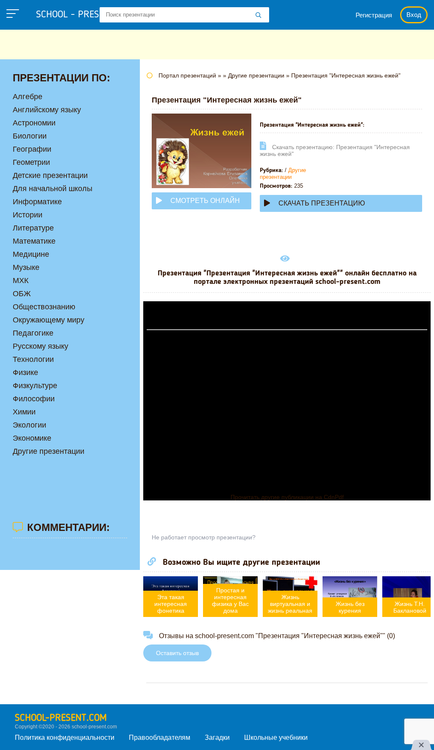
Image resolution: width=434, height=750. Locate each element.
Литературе (33, 228)
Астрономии (34, 123)
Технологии (33, 359)
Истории (27, 215)
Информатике (37, 201)
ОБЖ (22, 293)
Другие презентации (283, 173)
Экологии (29, 425)
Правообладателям (159, 737)
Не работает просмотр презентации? (204, 537)
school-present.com (61, 718)
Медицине (31, 254)
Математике (34, 241)
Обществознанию (44, 307)
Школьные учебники (276, 737)
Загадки (217, 737)
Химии (24, 412)
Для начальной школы (52, 188)
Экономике (32, 438)
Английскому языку (47, 110)
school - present (83, 15)
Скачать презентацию (321, 203)
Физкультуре (35, 385)
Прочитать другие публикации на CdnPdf (287, 497)
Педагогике (33, 333)
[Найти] (258, 15)
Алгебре (27, 96)
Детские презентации (50, 175)
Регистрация (374, 15)
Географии (32, 149)
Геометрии (31, 162)
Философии (34, 398)
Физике (25, 372)
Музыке (26, 267)
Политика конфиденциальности (64, 737)
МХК (20, 280)
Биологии (30, 136)
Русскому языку (40, 346)
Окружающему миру (48, 320)
